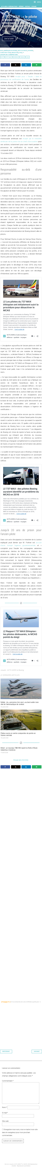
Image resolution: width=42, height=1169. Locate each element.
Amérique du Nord (10, 51)
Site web (5, 1121)
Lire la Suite (9, 38)
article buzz (22, 51)
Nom (4, 1107)
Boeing (15, 57)
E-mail (5, 1113)
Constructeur (5, 53)
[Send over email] (36, 64)
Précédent (6, 1051)
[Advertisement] (21, 863)
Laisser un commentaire (9, 55)
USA (20, 53)
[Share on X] (16, 64)
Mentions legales (9, 1164)
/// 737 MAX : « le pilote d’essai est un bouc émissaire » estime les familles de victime (19, 21)
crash (22, 57)
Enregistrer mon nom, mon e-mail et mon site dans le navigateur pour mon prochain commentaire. (20, 1132)
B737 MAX (8, 57)
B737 (2, 57)
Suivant (37, 1051)
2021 (1, 51)
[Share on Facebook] (5, 64)
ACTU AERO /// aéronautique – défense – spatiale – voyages (18, 6)
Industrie (15, 53)
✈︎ (23, 53)
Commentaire (7, 1081)
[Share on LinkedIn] (26, 64)
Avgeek (30, 51)
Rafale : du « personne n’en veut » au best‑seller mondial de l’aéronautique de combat (20, 703)
